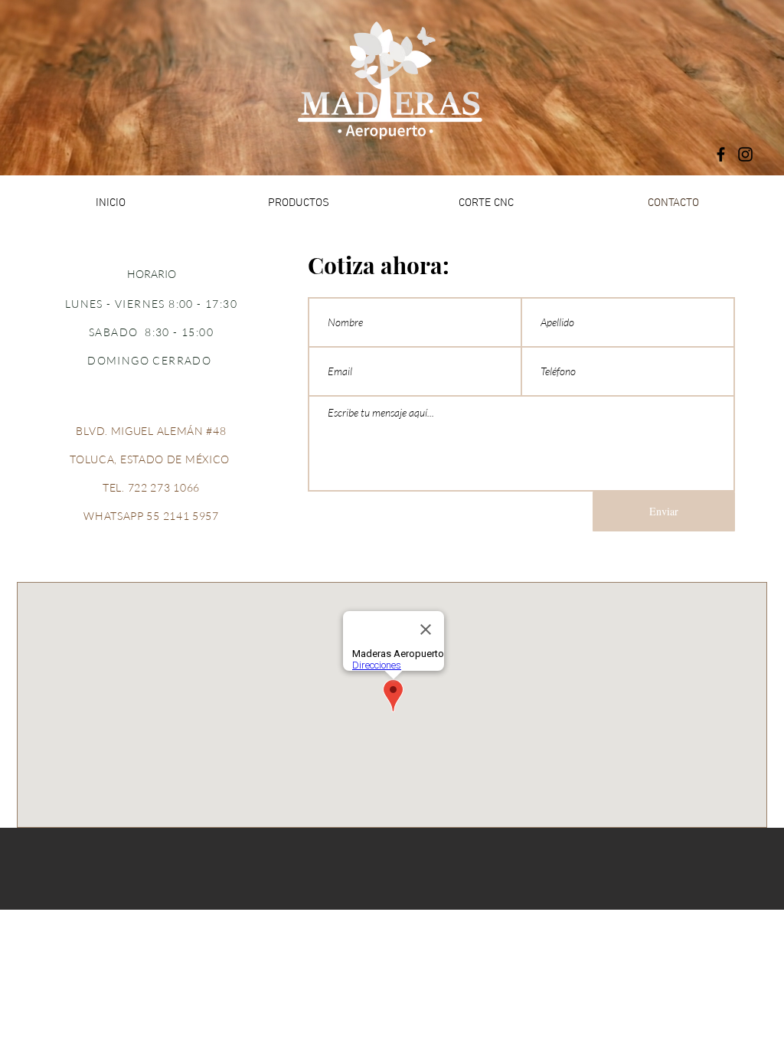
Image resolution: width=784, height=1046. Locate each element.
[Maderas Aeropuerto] (720, 154)
